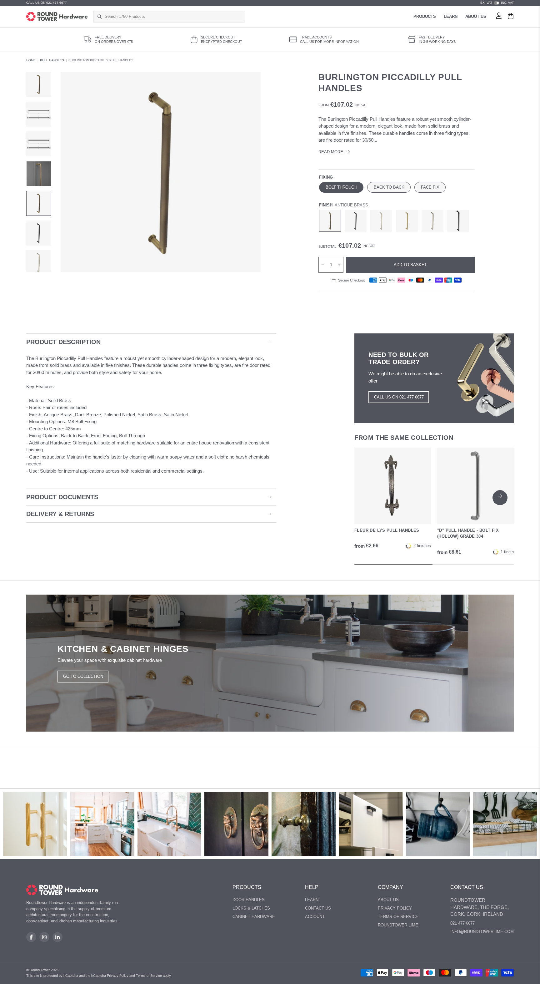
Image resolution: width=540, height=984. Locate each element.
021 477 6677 (462, 923)
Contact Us (318, 908)
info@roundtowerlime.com (482, 931)
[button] (500, 497)
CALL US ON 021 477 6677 (46, 2)
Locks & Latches (251, 908)
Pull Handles (52, 60)
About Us (475, 16)
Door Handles (248, 899)
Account (315, 916)
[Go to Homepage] (57, 16)
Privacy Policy (395, 908)
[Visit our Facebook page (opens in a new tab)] (31, 937)
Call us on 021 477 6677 (399, 397)
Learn (451, 16)
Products (424, 16)
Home (31, 60)
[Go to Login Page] (499, 17)
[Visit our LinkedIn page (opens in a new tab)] (57, 937)
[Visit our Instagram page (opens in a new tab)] (44, 937)
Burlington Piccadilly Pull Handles (100, 60)
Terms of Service (398, 916)
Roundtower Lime (398, 925)
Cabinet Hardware (253, 916)
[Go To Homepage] (62, 890)
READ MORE (330, 152)
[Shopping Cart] (511, 17)
